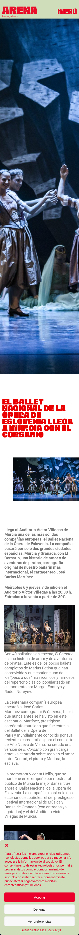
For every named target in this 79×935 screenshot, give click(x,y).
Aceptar (39, 897)
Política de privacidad (33, 930)
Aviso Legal (54, 930)
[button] (6, 845)
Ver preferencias (39, 921)
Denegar (39, 909)
